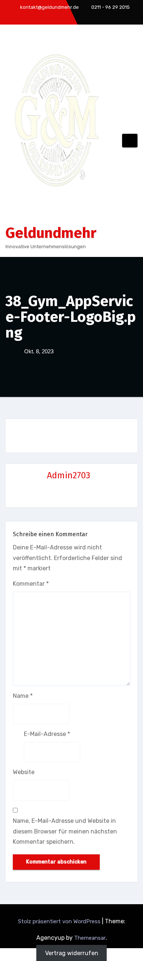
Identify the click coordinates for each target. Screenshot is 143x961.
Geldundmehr (51, 233)
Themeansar (90, 938)
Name (23, 695)
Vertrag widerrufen (71, 953)
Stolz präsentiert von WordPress (60, 921)
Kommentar (31, 583)
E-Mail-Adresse (47, 733)
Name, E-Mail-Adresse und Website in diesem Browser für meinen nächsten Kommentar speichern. (65, 831)
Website (23, 772)
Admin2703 (68, 475)
